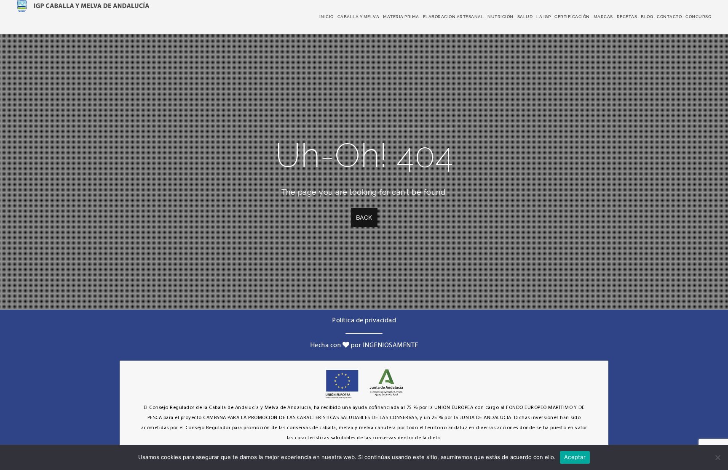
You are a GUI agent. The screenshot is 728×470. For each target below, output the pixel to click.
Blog (647, 16)
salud (525, 16)
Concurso (698, 16)
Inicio (326, 16)
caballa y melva (358, 16)
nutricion (500, 16)
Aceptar (575, 457)
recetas (627, 16)
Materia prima (401, 16)
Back (364, 217)
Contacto (669, 16)
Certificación (572, 16)
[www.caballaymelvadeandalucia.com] (83, 5)
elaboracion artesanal (453, 16)
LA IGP (543, 16)
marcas (603, 16)
